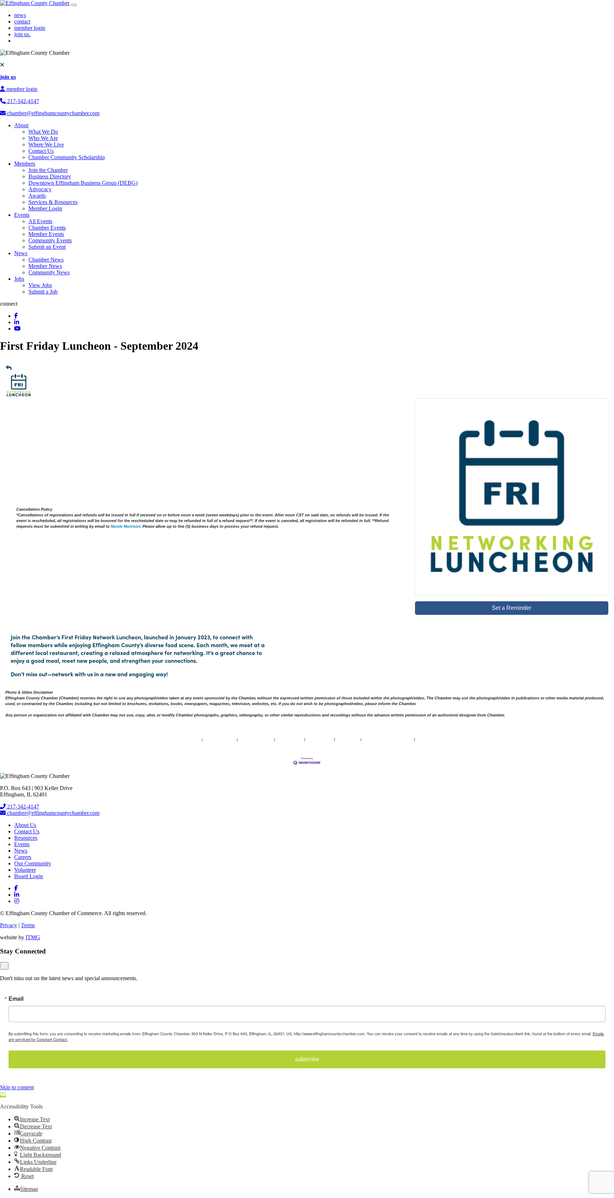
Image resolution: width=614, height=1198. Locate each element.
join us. (22, 34)
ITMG (33, 937)
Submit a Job (43, 292)
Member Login (45, 208)
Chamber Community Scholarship (66, 157)
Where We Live (46, 144)
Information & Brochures (388, 739)
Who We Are (43, 138)
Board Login (28, 876)
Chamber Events (47, 228)
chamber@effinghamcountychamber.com (52, 113)
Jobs (19, 279)
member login (29, 28)
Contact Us (41, 151)
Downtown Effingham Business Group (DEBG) (83, 183)
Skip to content (17, 1087)
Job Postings (320, 739)
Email (16, 998)
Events (21, 215)
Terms (28, 925)
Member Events (46, 234)
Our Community (32, 863)
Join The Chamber (434, 739)
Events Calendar (256, 739)
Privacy (8, 925)
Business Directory (49, 176)
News (20, 253)
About (21, 125)
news (20, 15)
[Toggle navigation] (74, 5)
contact (22, 21)
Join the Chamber (48, 170)
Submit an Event (47, 247)
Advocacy (40, 189)
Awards (37, 196)
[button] (3, 1094)
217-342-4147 (22, 101)
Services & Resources (52, 202)
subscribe (307, 1059)
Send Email (29, 592)
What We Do (43, 132)
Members (24, 164)
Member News (45, 266)
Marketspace (289, 739)
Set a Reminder (511, 608)
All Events (40, 221)
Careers (22, 857)
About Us (25, 825)
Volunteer (25, 870)
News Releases (220, 739)
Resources (25, 838)
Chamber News (46, 260)
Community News (49, 272)
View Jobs (40, 285)
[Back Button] (9, 368)
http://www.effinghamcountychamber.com (67, 565)
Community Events (50, 240)
